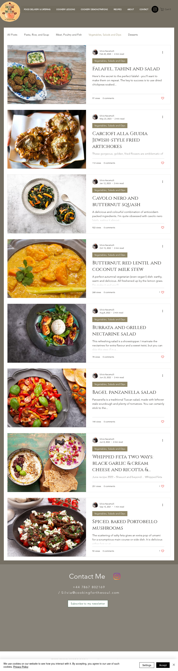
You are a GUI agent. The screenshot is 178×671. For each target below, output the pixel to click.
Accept (163, 665)
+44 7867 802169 (89, 587)
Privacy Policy (20, 666)
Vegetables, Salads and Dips (105, 34)
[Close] (174, 665)
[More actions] (164, 52)
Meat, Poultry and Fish (69, 34)
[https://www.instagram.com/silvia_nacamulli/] (155, 9)
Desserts (133, 34)
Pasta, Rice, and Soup (36, 34)
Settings (146, 665)
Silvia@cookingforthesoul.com (90, 593)
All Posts (12, 34)
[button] (166, 9)
